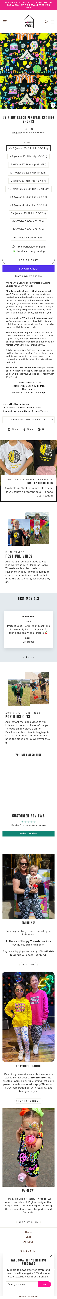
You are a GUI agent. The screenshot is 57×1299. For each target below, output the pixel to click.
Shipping (16, 132)
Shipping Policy (28, 1251)
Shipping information (28, 420)
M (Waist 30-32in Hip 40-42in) (28, 172)
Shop (28, 1237)
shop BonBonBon (28, 1101)
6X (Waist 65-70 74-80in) (28, 237)
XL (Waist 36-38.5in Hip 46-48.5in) (28, 189)
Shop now (29, 965)
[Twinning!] (28, 886)
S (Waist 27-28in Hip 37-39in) (28, 164)
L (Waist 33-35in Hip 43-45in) (28, 180)
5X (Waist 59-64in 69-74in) (28, 229)
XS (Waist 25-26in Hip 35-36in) (28, 156)
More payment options (28, 276)
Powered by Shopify (28, 1296)
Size (28, 143)
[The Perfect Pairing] (28, 1017)
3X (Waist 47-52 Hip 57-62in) (28, 213)
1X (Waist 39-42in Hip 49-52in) (28, 197)
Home (28, 1232)
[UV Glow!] (28, 1147)
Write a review (28, 833)
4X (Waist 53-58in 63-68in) (28, 221)
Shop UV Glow (28, 1222)
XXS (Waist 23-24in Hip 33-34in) (28, 148)
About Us (28, 1242)
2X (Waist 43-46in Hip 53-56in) (28, 205)
